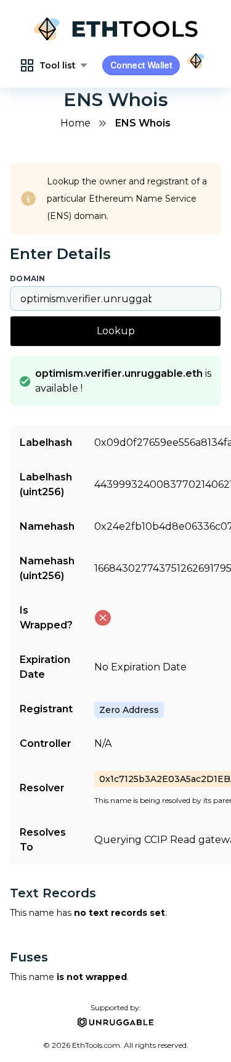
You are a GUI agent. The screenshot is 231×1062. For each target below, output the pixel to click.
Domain (28, 278)
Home (75, 123)
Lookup (116, 331)
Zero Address (129, 709)
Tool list (57, 65)
